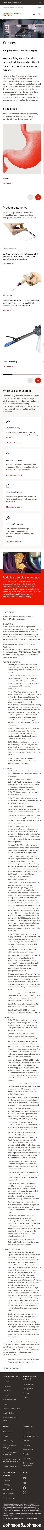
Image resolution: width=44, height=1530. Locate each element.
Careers (26, 1441)
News (5, 1404)
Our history (27, 1458)
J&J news (26, 1432)
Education (6, 1391)
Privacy (5, 1436)
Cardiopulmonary (9, 1498)
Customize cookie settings (9, 1446)
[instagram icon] (24, 1482)
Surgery (26, 1393)
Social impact (28, 1450)
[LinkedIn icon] (24, 1478)
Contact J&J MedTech (11, 1408)
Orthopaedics (28, 1389)
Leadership (27, 1445)
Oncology (6, 1485)
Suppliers (26, 1454)
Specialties (7, 1386)
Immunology (7, 1489)
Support (6, 1395)
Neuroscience (8, 1494)
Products (6, 1382)
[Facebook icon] (24, 1487)
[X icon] (24, 1492)
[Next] (38, 197)
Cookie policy (8, 1441)
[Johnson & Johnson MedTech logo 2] (22, 1525)
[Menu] (33, 14)
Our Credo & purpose (31, 1436)
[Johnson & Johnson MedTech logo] (12, 14)
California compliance (11, 1466)
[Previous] (30, 197)
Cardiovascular (28, 1384)
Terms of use (7, 1432)
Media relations (8, 1413)
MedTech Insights (9, 1400)
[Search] (39, 14)
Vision (25, 1398)
